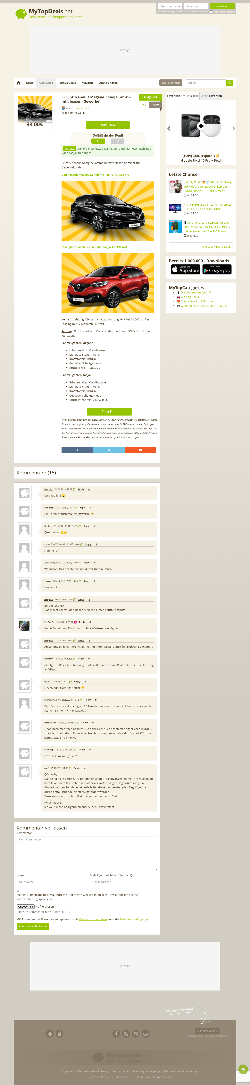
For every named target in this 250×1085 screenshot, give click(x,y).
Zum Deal (108, 125)
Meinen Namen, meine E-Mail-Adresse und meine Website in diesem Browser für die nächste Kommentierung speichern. (78, 897)
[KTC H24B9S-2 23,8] (175, 208)
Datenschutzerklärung (93, 919)
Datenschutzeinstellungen (182, 1071)
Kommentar (24, 833)
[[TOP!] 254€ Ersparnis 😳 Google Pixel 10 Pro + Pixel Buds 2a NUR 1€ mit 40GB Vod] (201, 127)
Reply (81, 489)
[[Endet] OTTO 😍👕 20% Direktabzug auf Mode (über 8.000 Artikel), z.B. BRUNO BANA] (175, 186)
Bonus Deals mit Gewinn (197, 301)
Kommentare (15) (36, 472)
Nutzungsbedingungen (135, 919)
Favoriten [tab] (182, 96)
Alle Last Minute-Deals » (217, 246)
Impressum (69, 1071)
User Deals (46, 83)
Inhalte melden (120, 1071)
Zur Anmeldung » (207, 1031)
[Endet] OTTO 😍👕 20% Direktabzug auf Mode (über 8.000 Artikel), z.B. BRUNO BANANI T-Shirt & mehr (208, 186)
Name (20, 875)
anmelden (222, 6)
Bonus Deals (67, 83)
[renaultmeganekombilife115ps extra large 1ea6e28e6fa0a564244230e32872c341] (35, 113)
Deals (29, 83)
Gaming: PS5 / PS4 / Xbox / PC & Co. (204, 306)
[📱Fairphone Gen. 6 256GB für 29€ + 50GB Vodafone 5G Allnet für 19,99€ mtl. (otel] (175, 226)
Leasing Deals (190, 297)
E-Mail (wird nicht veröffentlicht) (111, 875)
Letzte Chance (108, 83)
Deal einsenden (171, 82)
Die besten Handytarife (196, 292)
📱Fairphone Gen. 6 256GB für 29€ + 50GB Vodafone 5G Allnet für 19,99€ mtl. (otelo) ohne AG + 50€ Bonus (207, 227)
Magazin (87, 83)
